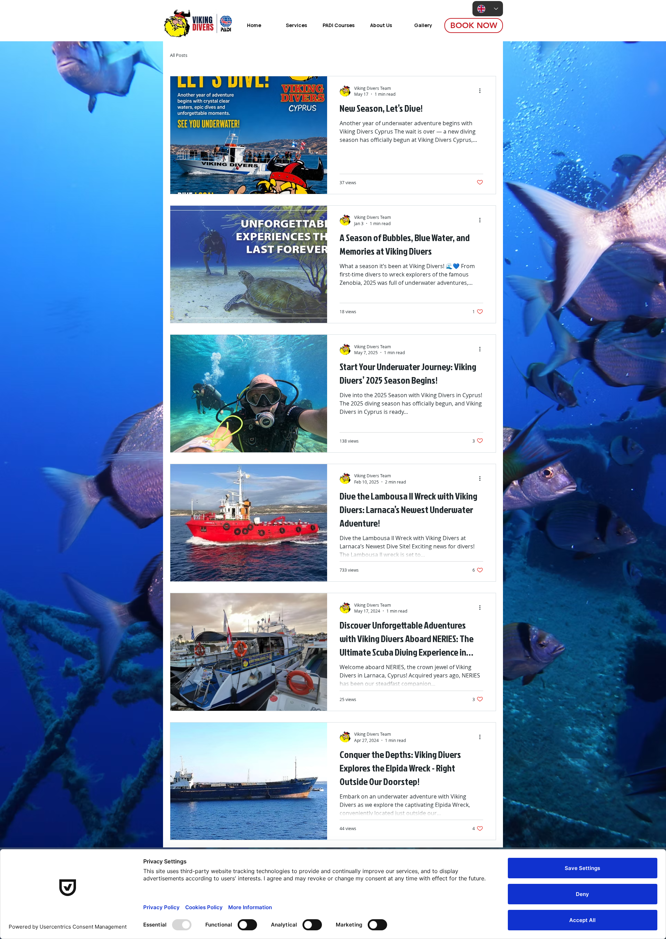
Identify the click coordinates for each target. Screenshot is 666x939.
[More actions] (482, 91)
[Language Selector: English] (487, 8)
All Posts (178, 55)
